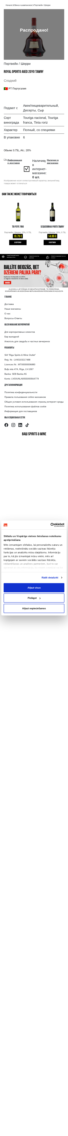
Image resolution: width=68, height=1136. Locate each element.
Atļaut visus (34, 587)
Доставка (9, 304)
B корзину (18, 243)
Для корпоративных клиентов (19, 332)
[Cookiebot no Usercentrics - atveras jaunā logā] (50, 525)
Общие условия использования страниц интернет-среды (34, 401)
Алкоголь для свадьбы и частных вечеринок (27, 341)
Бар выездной (11, 336)
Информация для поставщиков (20, 411)
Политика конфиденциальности (20, 392)
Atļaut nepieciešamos (34, 608)
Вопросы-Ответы (13, 318)
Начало (9, 5)
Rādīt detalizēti (50, 577)
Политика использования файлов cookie (25, 406)
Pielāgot (32, 598)
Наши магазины (12, 309)
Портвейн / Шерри (42, 5)
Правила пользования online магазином (25, 397)
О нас (7, 313)
